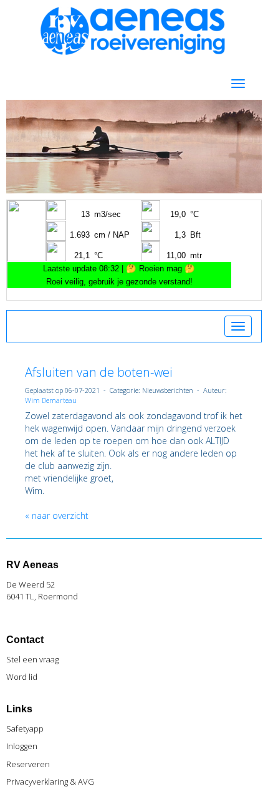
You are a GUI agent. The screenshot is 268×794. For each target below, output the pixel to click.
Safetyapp (25, 728)
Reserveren (28, 764)
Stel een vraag (32, 659)
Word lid (21, 676)
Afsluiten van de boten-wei (98, 372)
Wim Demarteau (51, 400)
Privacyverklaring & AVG (50, 781)
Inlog (21, 746)
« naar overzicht (57, 515)
